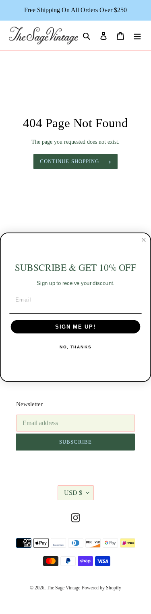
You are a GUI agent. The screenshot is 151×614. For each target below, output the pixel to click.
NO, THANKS (75, 346)
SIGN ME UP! (75, 326)
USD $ (73, 492)
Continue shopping (69, 161)
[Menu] (137, 35)
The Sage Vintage (63, 588)
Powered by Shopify (101, 588)
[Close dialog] (144, 240)
